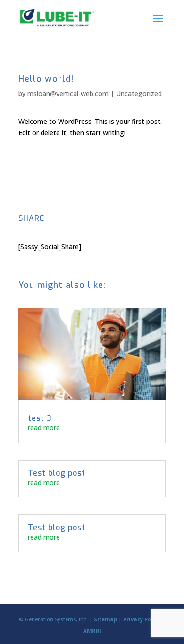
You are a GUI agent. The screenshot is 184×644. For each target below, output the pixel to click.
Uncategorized (139, 93)
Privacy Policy (141, 619)
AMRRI (92, 630)
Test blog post (56, 473)
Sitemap (105, 619)
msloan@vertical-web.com (68, 93)
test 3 (40, 418)
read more (44, 427)
